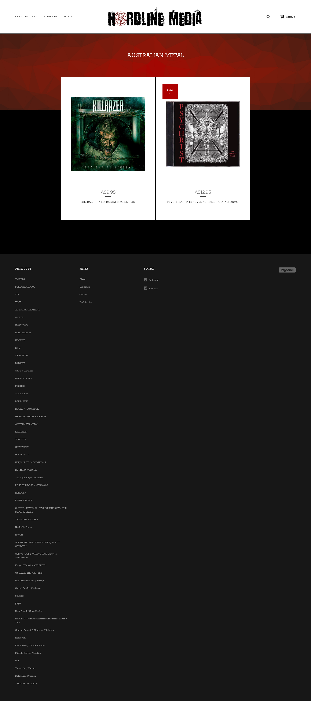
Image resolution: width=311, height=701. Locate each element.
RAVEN (19, 534)
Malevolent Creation (25, 676)
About (36, 16)
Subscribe (50, 16)
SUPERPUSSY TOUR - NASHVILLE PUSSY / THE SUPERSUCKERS (40, 510)
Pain (17, 660)
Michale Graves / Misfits (28, 653)
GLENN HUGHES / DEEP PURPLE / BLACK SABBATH (37, 544)
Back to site (86, 302)
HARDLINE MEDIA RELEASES (30, 416)
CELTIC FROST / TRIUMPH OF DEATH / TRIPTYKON (36, 555)
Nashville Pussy (23, 527)
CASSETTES (22, 355)
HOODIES (20, 340)
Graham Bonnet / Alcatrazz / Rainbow (34, 630)
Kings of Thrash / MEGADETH (30, 565)
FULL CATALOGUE (25, 286)
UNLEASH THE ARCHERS (29, 573)
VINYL (18, 302)
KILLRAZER (21, 431)
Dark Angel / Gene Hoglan (28, 611)
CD (17, 294)
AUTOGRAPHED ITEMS (27, 309)
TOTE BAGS (21, 393)
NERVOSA (20, 492)
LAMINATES (21, 401)
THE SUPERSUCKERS (26, 519)
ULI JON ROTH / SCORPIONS (30, 462)
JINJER (18, 603)
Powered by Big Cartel (287, 270)
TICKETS (20, 279)
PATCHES (20, 363)
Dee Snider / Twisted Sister (30, 645)
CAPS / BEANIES (24, 370)
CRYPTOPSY (22, 447)
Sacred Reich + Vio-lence (28, 588)
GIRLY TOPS (21, 325)
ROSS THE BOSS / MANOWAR (31, 485)
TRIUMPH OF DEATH (26, 683)
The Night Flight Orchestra (29, 477)
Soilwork (19, 595)
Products (21, 16)
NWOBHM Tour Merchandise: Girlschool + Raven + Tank (41, 620)
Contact (66, 16)
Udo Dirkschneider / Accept (29, 580)
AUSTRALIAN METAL (26, 424)
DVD (17, 347)
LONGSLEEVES (23, 332)
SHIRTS (19, 317)
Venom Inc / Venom (25, 668)
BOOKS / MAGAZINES (27, 409)
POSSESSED (21, 454)
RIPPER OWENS (23, 500)
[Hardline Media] (155, 16)
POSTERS (20, 386)
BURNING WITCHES (26, 470)
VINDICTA (20, 439)
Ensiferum (20, 637)
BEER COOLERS (23, 378)
